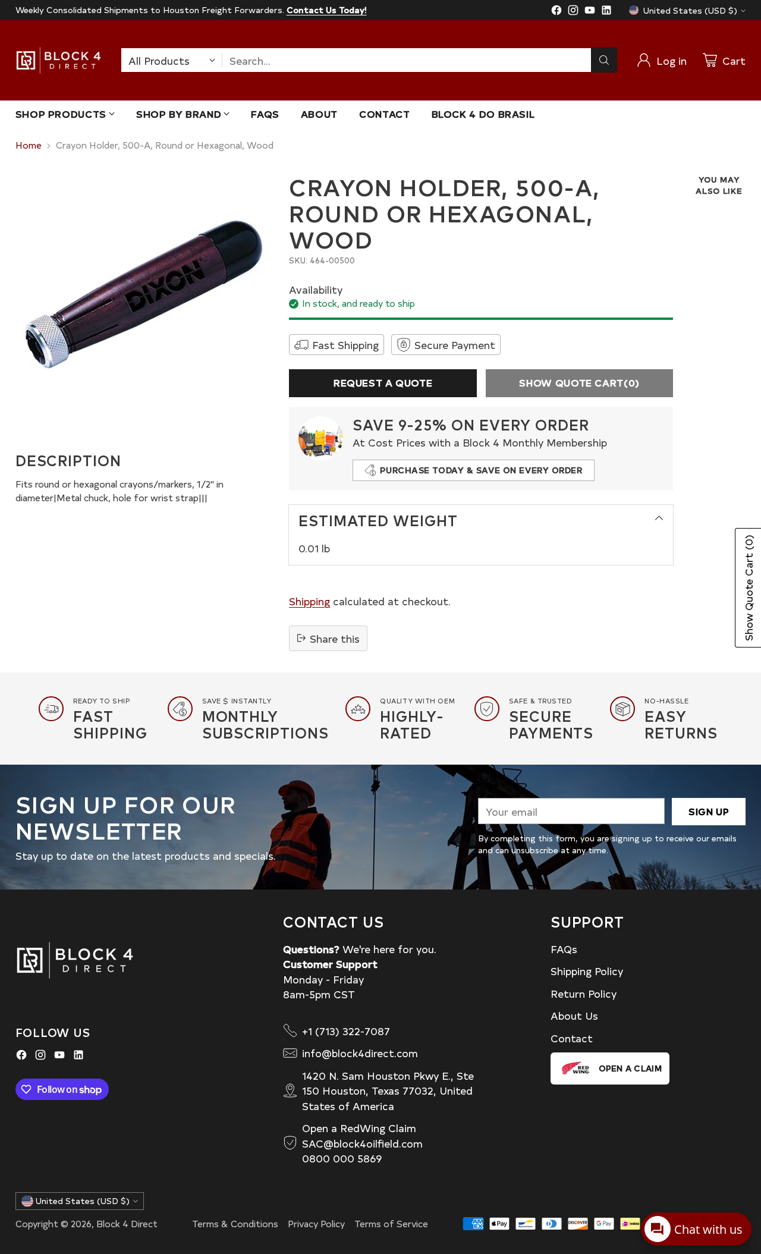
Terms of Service (391, 1223)
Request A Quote (383, 382)
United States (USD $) (690, 10)
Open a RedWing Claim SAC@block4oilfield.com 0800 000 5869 (362, 1143)
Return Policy (584, 993)
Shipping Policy (587, 971)
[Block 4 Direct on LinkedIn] (606, 12)
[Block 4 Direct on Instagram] (573, 12)
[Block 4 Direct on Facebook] (556, 12)
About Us (574, 1015)
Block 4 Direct (127, 1223)
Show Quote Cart (579, 382)
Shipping (309, 601)
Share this (335, 638)
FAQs (564, 949)
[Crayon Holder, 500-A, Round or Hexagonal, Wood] (143, 302)
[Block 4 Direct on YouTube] (590, 12)
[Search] (604, 60)
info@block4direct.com (360, 1053)
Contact (572, 1038)
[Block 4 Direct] (58, 60)
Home (28, 145)
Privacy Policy (316, 1223)
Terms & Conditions (235, 1223)
